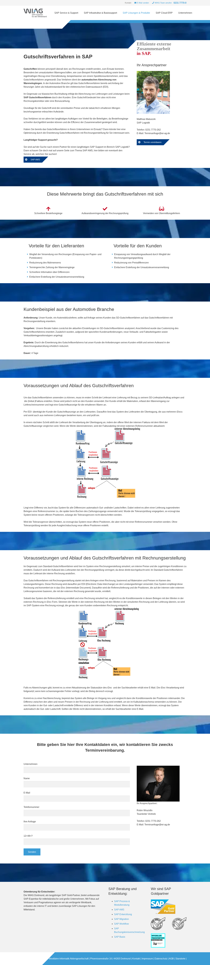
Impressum (147, 958)
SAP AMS (119, 909)
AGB (171, 958)
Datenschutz (161, 958)
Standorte (180, 958)
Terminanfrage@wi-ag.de (157, 133)
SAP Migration (121, 919)
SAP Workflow (121, 924)
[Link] (35, 13)
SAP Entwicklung (123, 914)
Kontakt (136, 958)
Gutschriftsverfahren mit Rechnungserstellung (82, 133)
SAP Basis (119, 937)
